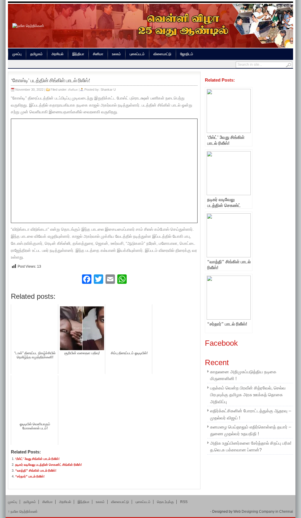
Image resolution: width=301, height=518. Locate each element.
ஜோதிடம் (186, 54)
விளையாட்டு (162, 54)
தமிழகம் (36, 54)
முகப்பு (16, 54)
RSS (184, 502)
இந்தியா (78, 54)
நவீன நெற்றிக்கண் (23, 511)
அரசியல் (57, 54)
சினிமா (98, 54)
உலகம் (116, 54)
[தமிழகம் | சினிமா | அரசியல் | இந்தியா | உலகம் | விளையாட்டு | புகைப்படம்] (28, 25)
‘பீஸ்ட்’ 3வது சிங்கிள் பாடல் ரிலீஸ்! (37, 458)
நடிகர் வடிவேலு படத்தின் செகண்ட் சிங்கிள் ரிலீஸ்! (48, 464)
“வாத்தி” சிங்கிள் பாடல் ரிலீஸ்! (35, 470)
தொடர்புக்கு (165, 502)
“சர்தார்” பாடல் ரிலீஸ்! (30, 476)
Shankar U (108, 89)
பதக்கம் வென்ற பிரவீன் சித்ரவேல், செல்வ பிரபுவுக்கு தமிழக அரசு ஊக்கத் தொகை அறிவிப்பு (248, 395)
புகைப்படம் (137, 54)
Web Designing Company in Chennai (263, 511)
